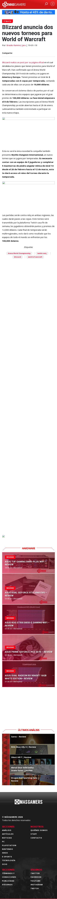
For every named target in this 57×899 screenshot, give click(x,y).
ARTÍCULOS (8, 834)
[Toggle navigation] (52, 4)
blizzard (17, 257)
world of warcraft (35, 257)
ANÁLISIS (6, 830)
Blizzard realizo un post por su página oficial (23, 62)
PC (3, 841)
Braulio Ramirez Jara (16, 45)
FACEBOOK (36, 877)
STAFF (34, 834)
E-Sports (7, 21)
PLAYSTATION (9, 845)
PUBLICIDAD (8, 881)
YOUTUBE (35, 881)
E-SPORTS (7, 856)
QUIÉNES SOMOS (39, 830)
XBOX (5, 853)
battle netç (41, 253)
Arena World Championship (19, 253)
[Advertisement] (28, 412)
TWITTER (35, 873)
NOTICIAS (7, 838)
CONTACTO (36, 838)
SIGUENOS (7, 884)
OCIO (4, 864)
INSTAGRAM (37, 884)
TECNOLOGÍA (8, 860)
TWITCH (35, 888)
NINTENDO (7, 849)
